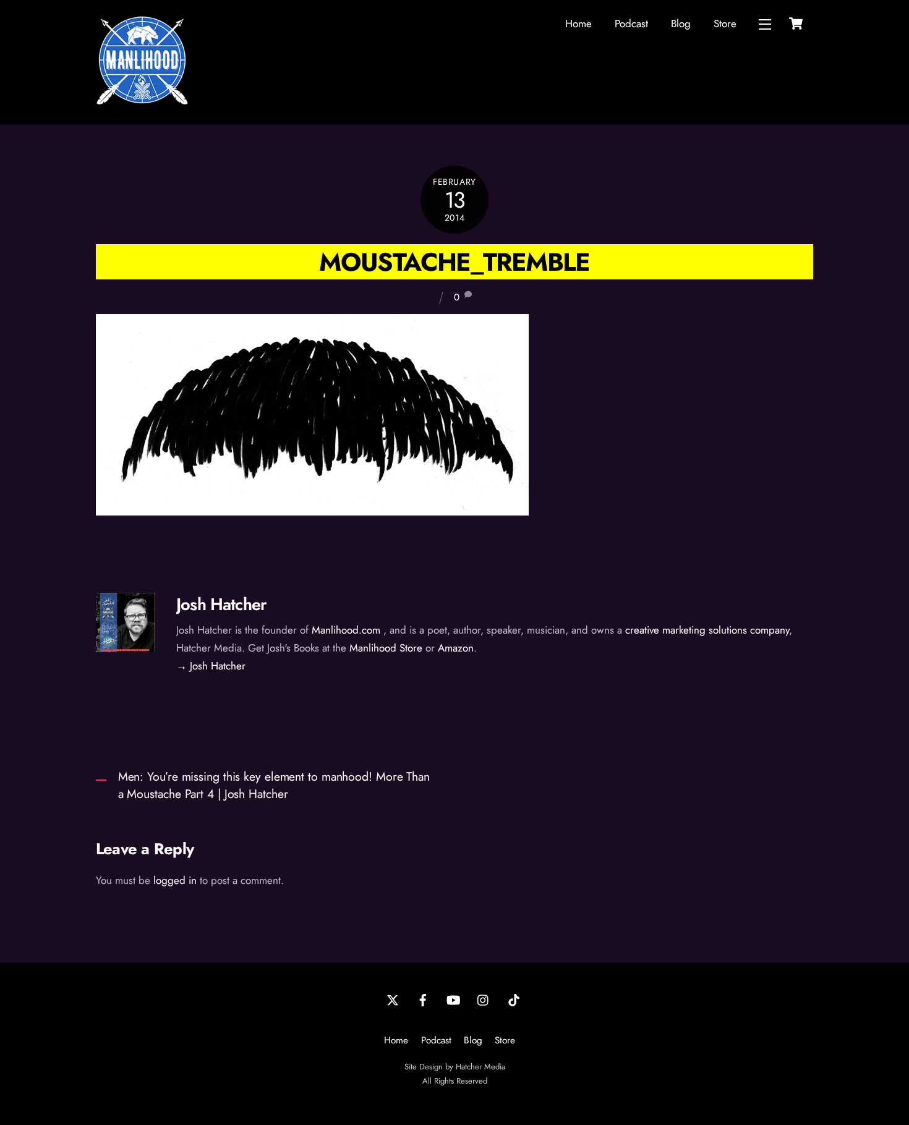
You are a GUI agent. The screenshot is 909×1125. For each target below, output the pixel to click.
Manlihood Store (385, 647)
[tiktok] (513, 999)
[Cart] (795, 23)
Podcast (631, 23)
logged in (175, 880)
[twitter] (392, 999)
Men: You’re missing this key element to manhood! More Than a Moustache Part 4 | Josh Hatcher (274, 785)
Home (578, 23)
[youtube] (453, 999)
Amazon (456, 647)
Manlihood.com (346, 629)
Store (725, 23)
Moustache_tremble (454, 262)
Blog (681, 23)
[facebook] (423, 999)
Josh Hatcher (221, 604)
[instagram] (483, 999)
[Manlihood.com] (142, 101)
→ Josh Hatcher (210, 665)
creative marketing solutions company (707, 629)
